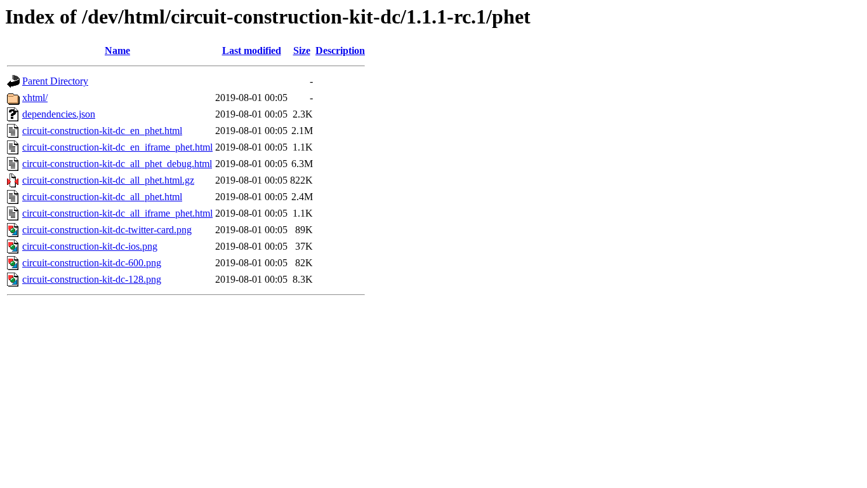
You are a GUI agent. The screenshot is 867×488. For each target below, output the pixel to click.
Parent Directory (55, 81)
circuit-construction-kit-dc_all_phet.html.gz (108, 180)
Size (301, 50)
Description (340, 50)
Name (117, 50)
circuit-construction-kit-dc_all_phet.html (102, 196)
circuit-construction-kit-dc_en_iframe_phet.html (117, 147)
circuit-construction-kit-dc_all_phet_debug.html (117, 163)
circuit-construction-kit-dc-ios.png (89, 246)
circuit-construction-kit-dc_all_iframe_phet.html (117, 213)
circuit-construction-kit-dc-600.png (91, 262)
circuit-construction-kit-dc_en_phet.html (102, 130)
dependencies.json (58, 114)
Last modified (251, 50)
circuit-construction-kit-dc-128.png (91, 279)
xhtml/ (35, 97)
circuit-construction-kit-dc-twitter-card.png (107, 229)
